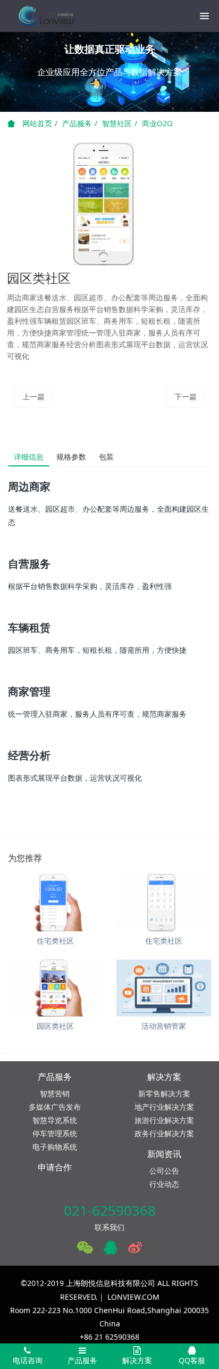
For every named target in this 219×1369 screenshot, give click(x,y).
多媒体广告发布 (55, 1107)
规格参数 (71, 457)
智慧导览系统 (54, 1120)
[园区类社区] (55, 988)
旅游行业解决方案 (164, 1120)
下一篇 (185, 396)
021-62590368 (110, 1210)
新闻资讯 (164, 1154)
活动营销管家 (163, 1026)
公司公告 (164, 1171)
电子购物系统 (54, 1147)
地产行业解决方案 (164, 1107)
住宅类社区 (55, 941)
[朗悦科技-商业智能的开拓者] (45, 16)
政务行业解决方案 (164, 1133)
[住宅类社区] (55, 902)
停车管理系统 (54, 1133)
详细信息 (29, 457)
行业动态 (164, 1184)
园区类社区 (55, 1026)
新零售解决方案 (164, 1093)
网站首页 (36, 123)
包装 (106, 457)
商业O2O (157, 123)
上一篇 (33, 396)
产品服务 (77, 123)
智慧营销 (55, 1093)
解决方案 (164, 1077)
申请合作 (55, 1167)
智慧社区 (117, 123)
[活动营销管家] (163, 988)
